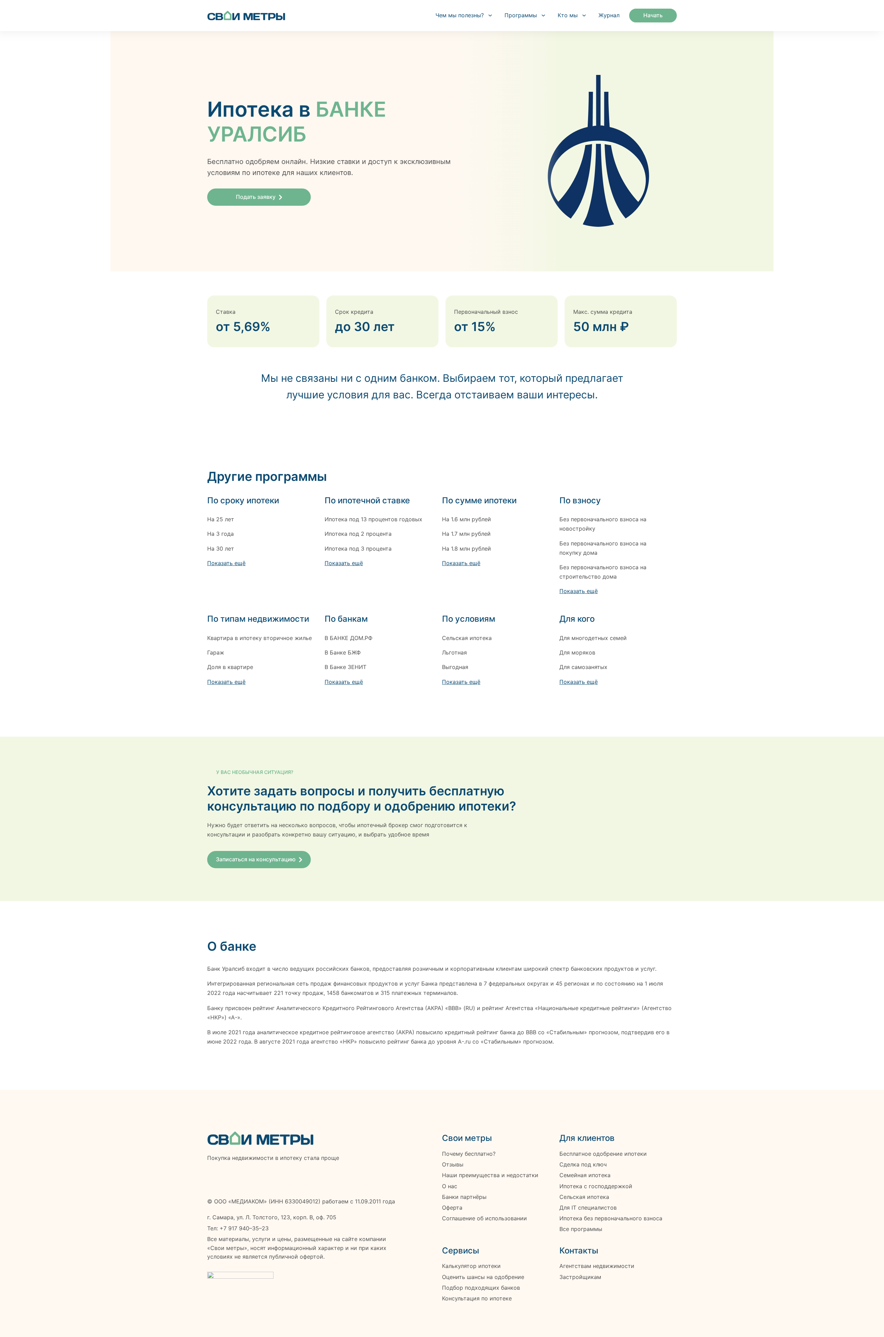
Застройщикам (580, 1277)
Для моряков (577, 652)
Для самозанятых (583, 666)
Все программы (580, 1229)
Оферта (452, 1207)
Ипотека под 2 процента (358, 533)
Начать (653, 15)
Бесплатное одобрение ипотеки (603, 1154)
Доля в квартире (230, 666)
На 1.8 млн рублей (466, 548)
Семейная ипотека (585, 1175)
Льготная (454, 652)
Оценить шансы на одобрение (483, 1277)
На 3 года (220, 533)
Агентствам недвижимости (596, 1266)
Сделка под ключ (583, 1164)
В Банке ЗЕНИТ (345, 666)
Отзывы (452, 1164)
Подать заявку (256, 196)
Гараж (215, 652)
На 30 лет (220, 548)
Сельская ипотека (467, 637)
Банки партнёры (464, 1197)
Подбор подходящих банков (481, 1288)
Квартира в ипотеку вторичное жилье (259, 637)
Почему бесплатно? (469, 1154)
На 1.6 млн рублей (466, 519)
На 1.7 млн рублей (466, 533)
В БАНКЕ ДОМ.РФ (349, 637)
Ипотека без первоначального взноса (610, 1218)
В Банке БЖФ (343, 652)
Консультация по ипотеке (477, 1298)
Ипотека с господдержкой (595, 1186)
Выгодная (455, 666)
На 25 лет (220, 519)
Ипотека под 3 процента (358, 548)
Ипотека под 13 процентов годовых (373, 519)
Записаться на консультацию (256, 859)
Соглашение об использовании (484, 1218)
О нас (449, 1186)
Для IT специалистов (588, 1207)
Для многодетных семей (593, 637)
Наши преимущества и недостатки (490, 1175)
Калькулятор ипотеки (471, 1266)
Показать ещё (226, 563)
